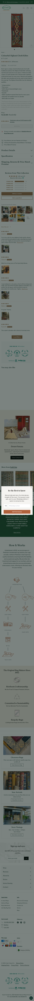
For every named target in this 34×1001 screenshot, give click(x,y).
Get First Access (17, 511)
